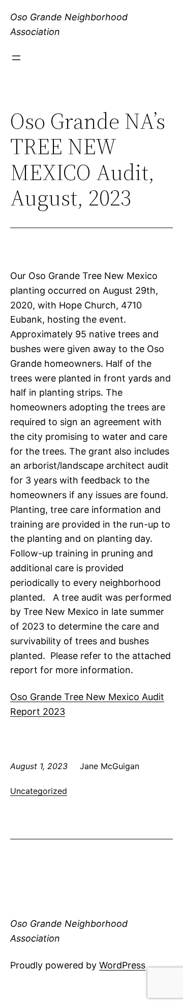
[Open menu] (16, 58)
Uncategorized (38, 791)
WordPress (122, 965)
